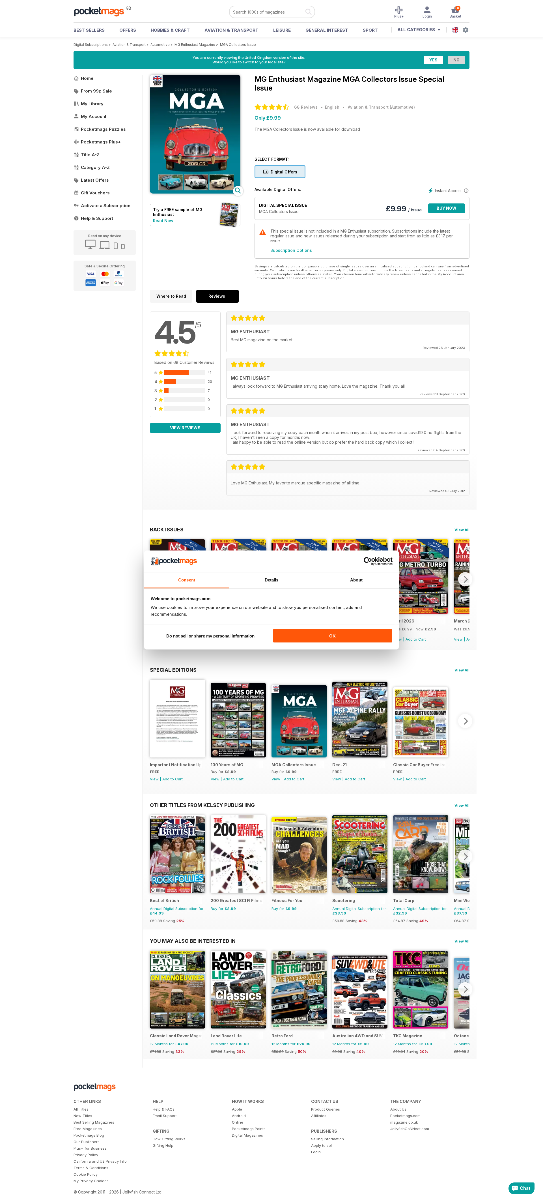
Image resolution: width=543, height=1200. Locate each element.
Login (316, 1152)
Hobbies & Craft (170, 30)
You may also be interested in (193, 941)
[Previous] (154, 721)
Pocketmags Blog (89, 1135)
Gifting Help (163, 1145)
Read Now (163, 220)
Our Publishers (87, 1141)
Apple (237, 1109)
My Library (92, 103)
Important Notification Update (176, 764)
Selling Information (327, 1139)
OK (332, 635)
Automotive (160, 44)
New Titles (83, 1115)
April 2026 (403, 621)
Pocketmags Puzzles (103, 129)
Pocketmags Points (249, 1128)
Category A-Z (95, 167)
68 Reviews (306, 107)
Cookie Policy (86, 1174)
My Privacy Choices (91, 1180)
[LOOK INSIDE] (195, 192)
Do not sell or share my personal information (210, 635)
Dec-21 (339, 764)
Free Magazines (88, 1128)
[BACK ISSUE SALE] (420, 612)
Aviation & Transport (231, 30)
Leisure (282, 30)
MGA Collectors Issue (238, 44)
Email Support (165, 1115)
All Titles (81, 1109)
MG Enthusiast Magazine (194, 44)
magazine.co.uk (404, 1122)
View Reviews (185, 427)
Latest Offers (95, 180)
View (458, 639)
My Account (93, 116)
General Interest (326, 30)
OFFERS (127, 30)
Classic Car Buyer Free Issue (419, 764)
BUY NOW (446, 208)
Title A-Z (90, 154)
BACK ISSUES (167, 529)
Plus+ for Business (90, 1148)
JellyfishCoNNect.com (409, 1128)
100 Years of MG (227, 764)
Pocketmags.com (405, 1115)
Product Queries (325, 1109)
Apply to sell (322, 1145)
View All (461, 529)
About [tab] (356, 580)
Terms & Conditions (91, 1167)
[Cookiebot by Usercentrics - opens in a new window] (368, 561)
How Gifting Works (169, 1139)
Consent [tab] (186, 580)
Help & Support (97, 218)
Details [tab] (272, 580)
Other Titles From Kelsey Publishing (202, 805)
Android (239, 1115)
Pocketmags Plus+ (101, 142)
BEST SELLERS (89, 30)
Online (237, 1122)
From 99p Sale (96, 91)
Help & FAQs (163, 1109)
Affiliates (318, 1115)
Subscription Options (291, 250)
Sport (370, 30)
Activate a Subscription (105, 205)
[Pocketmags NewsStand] (102, 11)
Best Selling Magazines (94, 1122)
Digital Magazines (247, 1135)
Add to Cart (416, 639)
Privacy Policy (86, 1154)
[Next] (465, 579)
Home (87, 78)
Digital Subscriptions (91, 44)
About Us (398, 1109)
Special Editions (173, 670)
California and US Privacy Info (100, 1161)
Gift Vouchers (95, 193)
